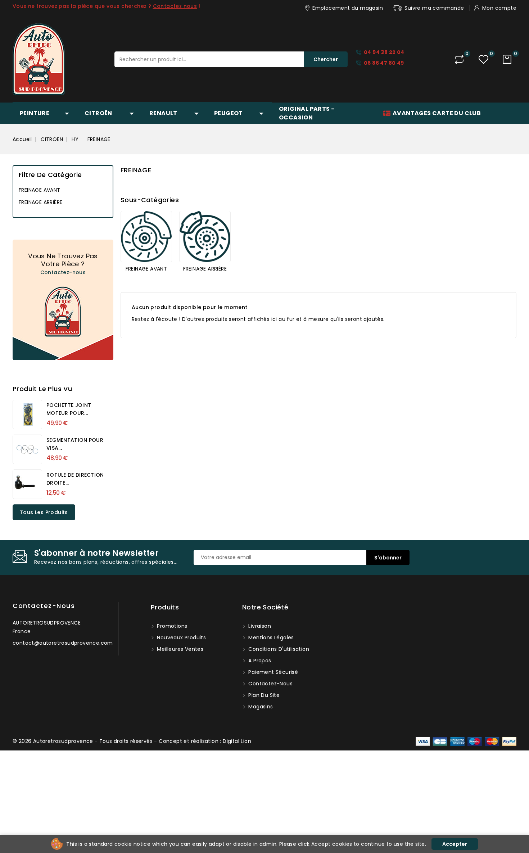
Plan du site (263, 695)
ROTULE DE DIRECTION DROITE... (75, 478)
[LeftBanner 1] (63, 300)
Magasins (260, 706)
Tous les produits (44, 512)
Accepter (454, 844)
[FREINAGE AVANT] (146, 236)
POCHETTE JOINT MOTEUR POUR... (68, 409)
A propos (259, 660)
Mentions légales (270, 637)
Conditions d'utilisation (278, 649)
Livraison (259, 626)
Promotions (171, 626)
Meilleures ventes (179, 649)
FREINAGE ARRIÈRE (40, 202)
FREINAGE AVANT (39, 190)
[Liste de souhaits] (483, 59)
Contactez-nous (63, 272)
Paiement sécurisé (272, 672)
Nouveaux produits (180, 637)
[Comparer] (459, 59)
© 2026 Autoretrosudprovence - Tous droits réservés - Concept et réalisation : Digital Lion (132, 741)
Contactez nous (175, 6)
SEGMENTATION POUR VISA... (74, 444)
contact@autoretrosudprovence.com (63, 642)
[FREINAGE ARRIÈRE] (205, 236)
